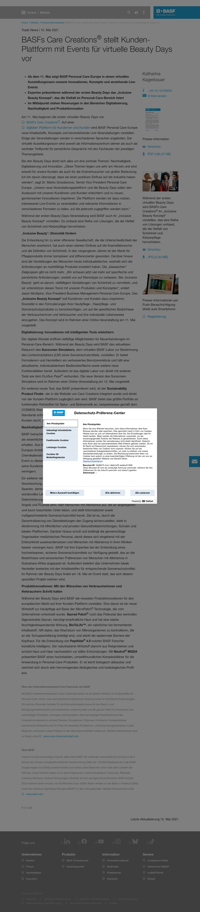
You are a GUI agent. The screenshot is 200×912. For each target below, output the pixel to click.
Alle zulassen (142, 492)
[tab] (60, 423)
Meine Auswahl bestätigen (64, 492)
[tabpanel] (118, 450)
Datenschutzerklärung (92, 461)
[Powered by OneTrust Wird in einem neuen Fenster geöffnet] (143, 501)
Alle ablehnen (112, 492)
